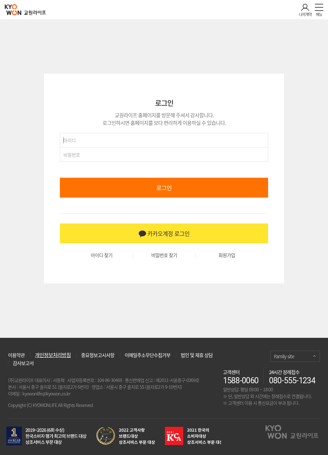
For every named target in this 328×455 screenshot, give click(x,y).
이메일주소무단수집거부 (147, 355)
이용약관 (16, 355)
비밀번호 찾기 (164, 255)
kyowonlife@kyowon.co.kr (46, 393)
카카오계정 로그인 (168, 233)
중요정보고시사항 (97, 355)
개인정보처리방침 (53, 355)
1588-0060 (240, 380)
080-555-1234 (292, 380)
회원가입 (226, 255)
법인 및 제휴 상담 (197, 355)
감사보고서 (23, 363)
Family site (284, 356)
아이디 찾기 (101, 255)
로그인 (164, 187)
